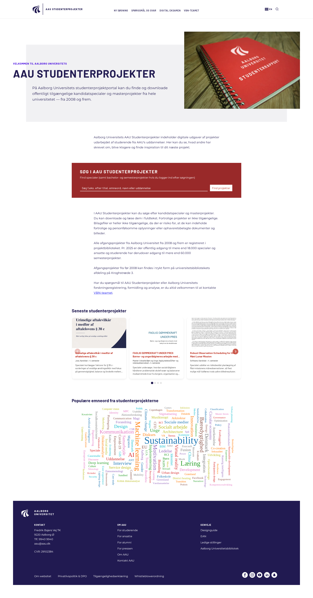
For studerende (127, 530)
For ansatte (124, 536)
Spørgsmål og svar (143, 10)
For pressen (125, 548)
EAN (203, 536)
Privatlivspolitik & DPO (72, 576)
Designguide (209, 530)
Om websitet (42, 576)
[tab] (152, 383)
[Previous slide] (77, 351)
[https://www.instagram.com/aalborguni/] (252, 575)
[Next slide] (235, 351)
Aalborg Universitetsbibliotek (220, 548)
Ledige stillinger (211, 542)
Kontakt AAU (125, 560)
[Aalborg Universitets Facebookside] (245, 575)
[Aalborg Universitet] (37, 9)
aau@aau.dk (42, 543)
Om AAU (123, 554)
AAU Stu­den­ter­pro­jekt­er (64, 9)
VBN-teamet (191, 10)
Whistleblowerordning (149, 576)
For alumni (124, 542)
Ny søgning (121, 10)
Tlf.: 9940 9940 (43, 539)
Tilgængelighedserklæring (110, 576)
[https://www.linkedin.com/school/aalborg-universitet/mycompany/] (267, 575)
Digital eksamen (170, 10)
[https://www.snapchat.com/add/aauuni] (274, 575)
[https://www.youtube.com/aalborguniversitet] (259, 575)
